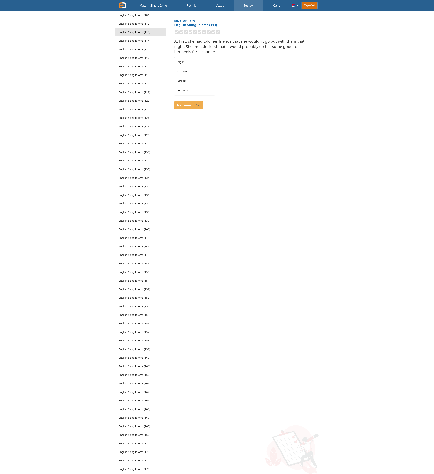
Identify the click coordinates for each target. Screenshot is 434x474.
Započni (309, 5)
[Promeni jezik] (295, 5)
